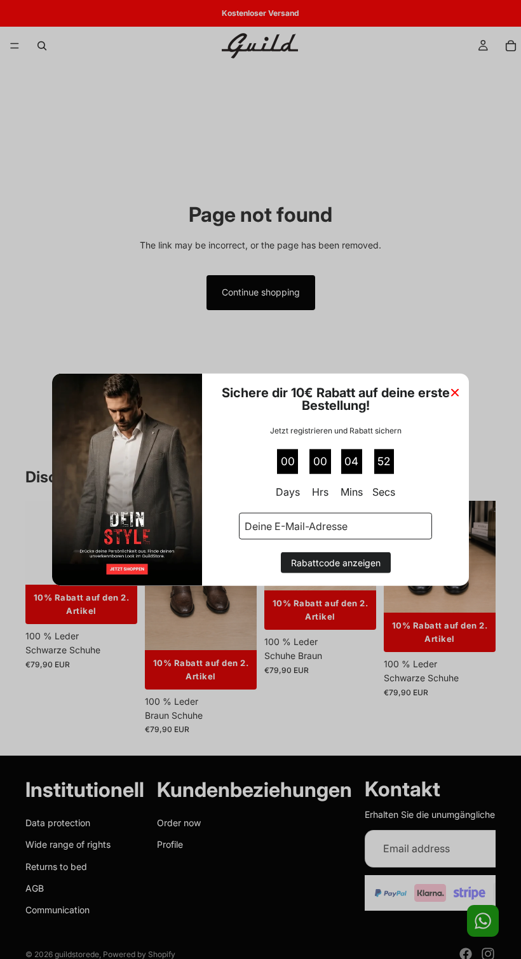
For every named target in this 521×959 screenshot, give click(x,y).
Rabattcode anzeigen (336, 562)
